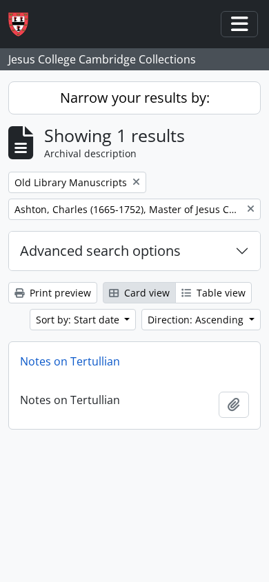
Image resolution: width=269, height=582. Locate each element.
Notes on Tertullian (70, 361)
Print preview (59, 292)
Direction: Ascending (197, 319)
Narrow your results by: (135, 97)
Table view (220, 292)
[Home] (23, 24)
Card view (145, 292)
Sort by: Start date (79, 319)
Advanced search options (100, 250)
